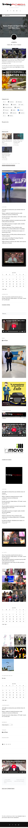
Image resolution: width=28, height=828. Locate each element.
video (19, 163)
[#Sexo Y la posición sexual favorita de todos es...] (8, 640)
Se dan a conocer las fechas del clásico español (19, 781)
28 (13, 286)
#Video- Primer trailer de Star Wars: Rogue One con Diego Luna (18, 141)
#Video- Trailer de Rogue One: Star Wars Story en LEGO (7, 141)
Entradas (3, 165)
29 (16, 286)
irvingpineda (14, 42)
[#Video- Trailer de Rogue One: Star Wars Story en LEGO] (7, 136)
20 (9, 284)
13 (9, 281)
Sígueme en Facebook (6, 459)
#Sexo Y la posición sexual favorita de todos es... (12, 296)
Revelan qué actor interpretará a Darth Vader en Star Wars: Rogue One (6, 155)
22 (16, 284)
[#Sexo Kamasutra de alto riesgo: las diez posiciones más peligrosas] (20, 653)
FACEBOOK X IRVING (6, 304)
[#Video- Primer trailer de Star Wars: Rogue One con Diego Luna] (18, 136)
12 (6, 281)
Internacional (8, 165)
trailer (16, 163)
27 (9, 286)
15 (16, 281)
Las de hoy (13, 165)
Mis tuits (4, 678)
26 (6, 286)
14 (13, 281)
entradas (4, 163)
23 (20, 284)
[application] (14, 326)
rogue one (8, 163)
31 (23, 286)
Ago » (6, 289)
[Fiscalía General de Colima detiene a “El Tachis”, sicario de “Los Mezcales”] (20, 640)
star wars (12, 163)
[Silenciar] (22, 331)
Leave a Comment (17, 44)
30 (20, 286)
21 (13, 284)
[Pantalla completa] (24, 331)
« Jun (3, 289)
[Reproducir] (3, 331)
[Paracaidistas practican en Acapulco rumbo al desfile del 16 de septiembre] (8, 665)
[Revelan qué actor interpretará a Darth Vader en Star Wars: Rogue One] (7, 149)
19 (6, 284)
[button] (11, 262)
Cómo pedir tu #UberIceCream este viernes (8, 781)
